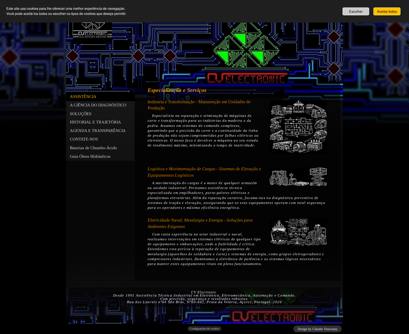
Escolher (356, 11)
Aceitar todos (387, 11)
